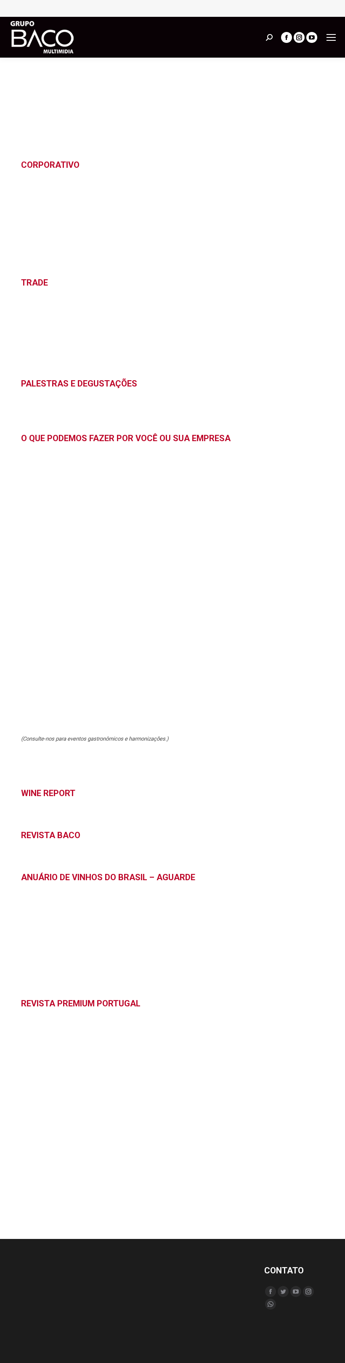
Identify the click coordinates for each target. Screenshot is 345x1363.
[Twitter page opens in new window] (283, 1291)
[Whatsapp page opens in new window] (270, 1304)
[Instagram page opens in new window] (299, 37)
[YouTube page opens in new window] (311, 37)
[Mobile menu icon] (331, 37)
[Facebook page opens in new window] (286, 37)
